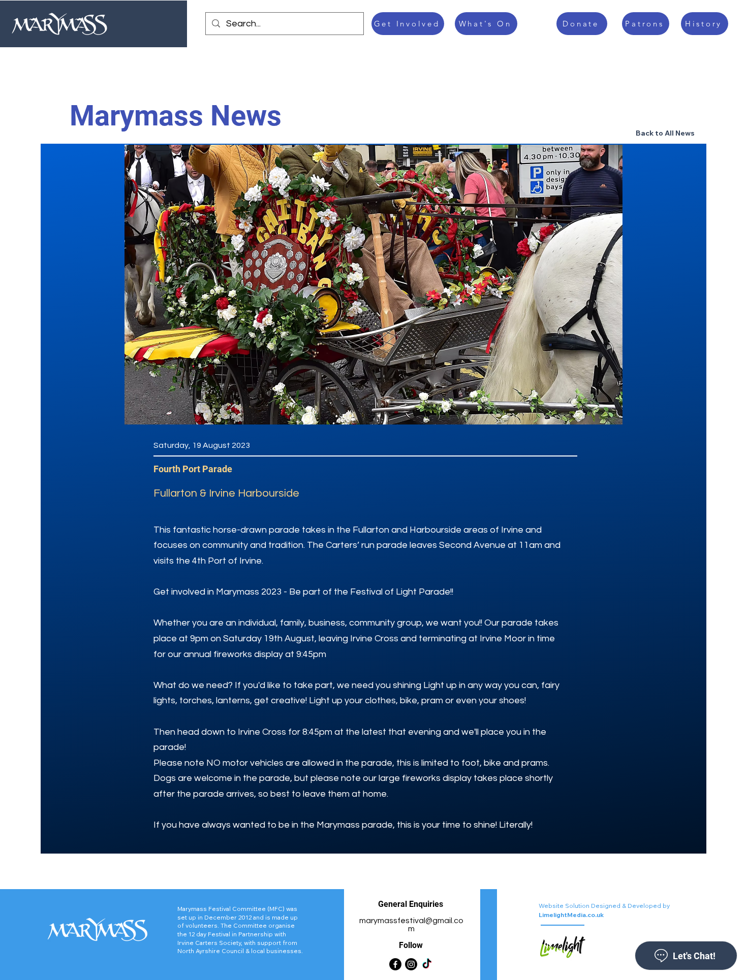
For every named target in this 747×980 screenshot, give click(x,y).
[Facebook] (395, 964)
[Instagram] (411, 964)
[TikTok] (427, 964)
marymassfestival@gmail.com (411, 925)
